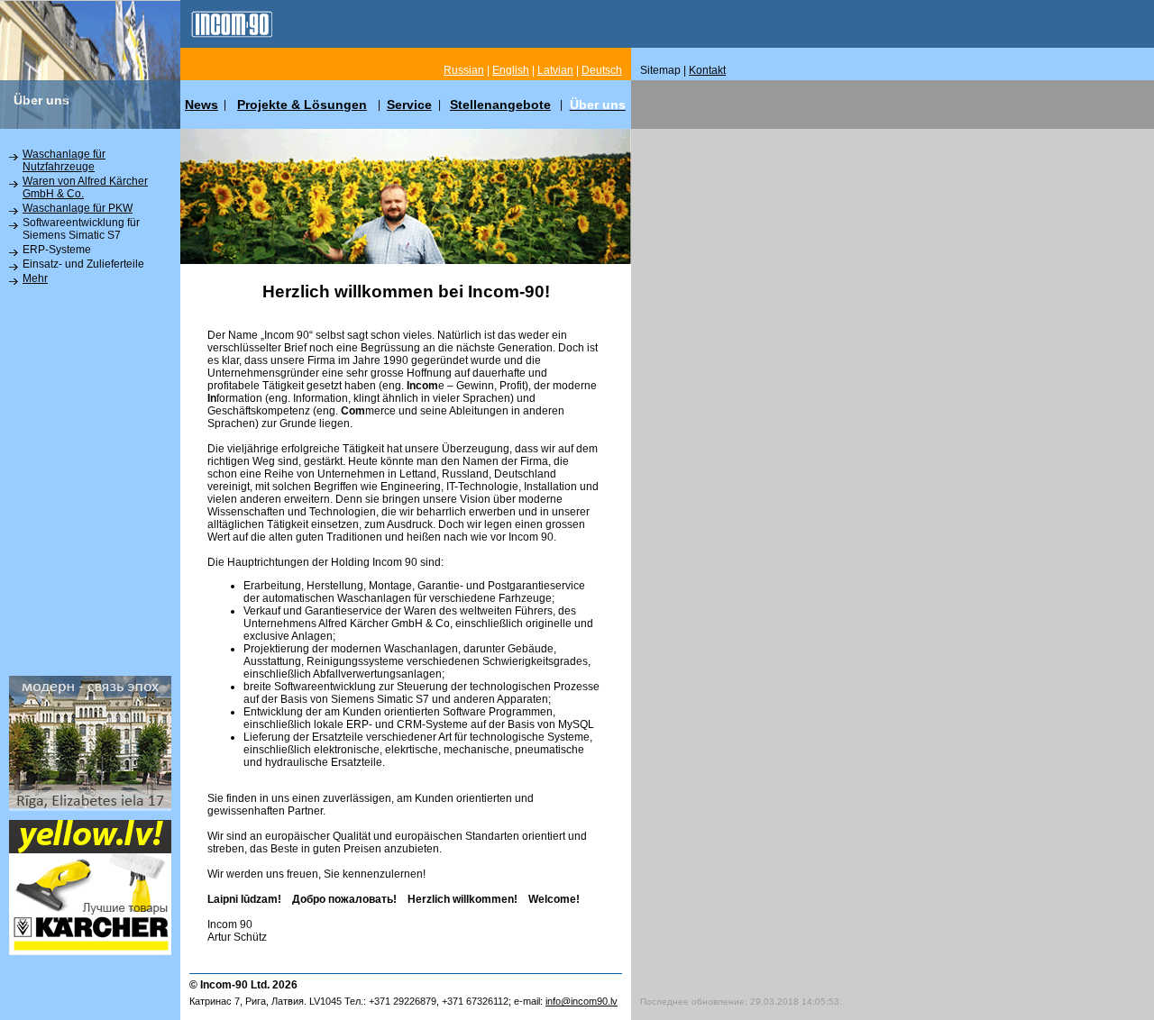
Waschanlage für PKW (78, 208)
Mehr (35, 278)
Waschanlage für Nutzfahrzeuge (64, 160)
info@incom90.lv (581, 1001)
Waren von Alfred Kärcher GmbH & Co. (85, 187)
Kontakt (707, 70)
